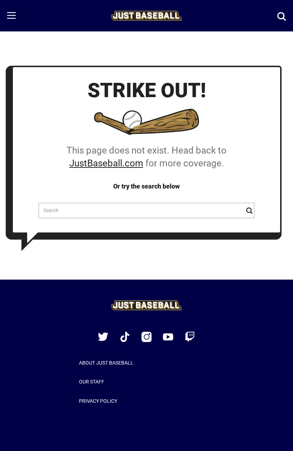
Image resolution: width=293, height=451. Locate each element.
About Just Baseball (106, 363)
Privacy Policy (98, 401)
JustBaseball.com (106, 163)
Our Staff (91, 382)
